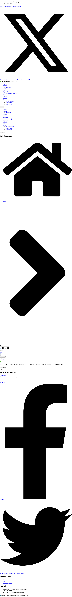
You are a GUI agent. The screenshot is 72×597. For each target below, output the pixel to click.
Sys (1, 352)
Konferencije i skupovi (11, 93)
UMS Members (4, 360)
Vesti (4, 90)
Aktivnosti (8, 87)
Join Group (3, 356)
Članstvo (5, 88)
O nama (5, 85)
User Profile (9, 102)
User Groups (9, 104)
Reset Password (10, 101)
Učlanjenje (3, 375)
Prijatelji (5, 96)
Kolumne (5, 95)
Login (4, 99)
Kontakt (5, 98)
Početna (5, 84)
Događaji (5, 92)
